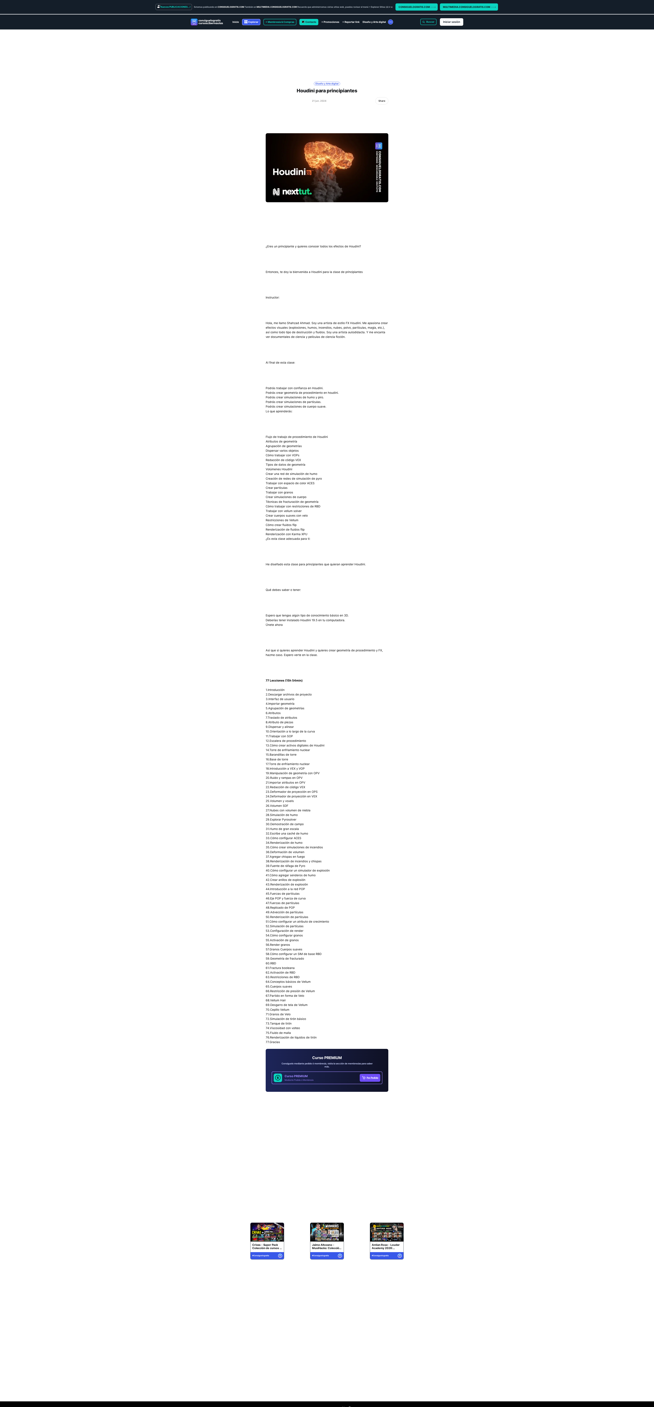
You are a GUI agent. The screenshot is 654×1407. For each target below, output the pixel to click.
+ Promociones (330, 21)
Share (381, 100)
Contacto (310, 21)
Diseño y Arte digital (374, 21)
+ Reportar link (351, 21)
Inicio (235, 21)
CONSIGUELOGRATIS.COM (414, 6)
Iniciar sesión (451, 22)
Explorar (253, 21)
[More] (390, 22)
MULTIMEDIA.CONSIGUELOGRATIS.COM (467, 6)
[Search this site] (428, 22)
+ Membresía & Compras (280, 21)
